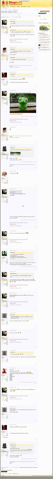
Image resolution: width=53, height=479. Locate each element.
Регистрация (44, 11)
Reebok (44, 37)
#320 (35, 464)
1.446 (7, 180)
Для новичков (23, 6)
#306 (35, 167)
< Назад (7, 467)
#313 (35, 326)
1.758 (7, 81)
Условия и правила (35, 475)
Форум (8, 6)
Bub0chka (3, 374)
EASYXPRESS (45, 42)
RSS (51, 475)
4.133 (7, 57)
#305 (35, 142)
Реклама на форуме (45, 30)
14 (14, 467)
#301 (35, 43)
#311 (35, 289)
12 (11, 467)
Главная (4, 6)
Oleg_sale (44, 35)
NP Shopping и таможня (44, 34)
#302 (35, 68)
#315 (35, 364)
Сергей (3, 152)
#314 (35, 346)
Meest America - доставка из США (45, 39)
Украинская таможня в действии (45, 49)
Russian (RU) (3, 475)
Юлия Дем (3, 431)
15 (15, 467)
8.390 (7, 359)
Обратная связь (40, 475)
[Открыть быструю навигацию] (51, 473)
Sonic (44, 45)
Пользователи (13, 6)
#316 (35, 383)
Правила (18, 6)
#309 (35, 246)
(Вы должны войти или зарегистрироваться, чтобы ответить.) (28, 467)
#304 (35, 123)
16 (16, 467)
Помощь (29, 6)
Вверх (50, 475)
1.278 (7, 259)
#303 (35, 86)
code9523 (44, 47)
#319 (35, 439)
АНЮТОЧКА (3, 257)
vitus (44, 40)
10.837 (7, 29)
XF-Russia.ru (5, 477)
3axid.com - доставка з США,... (45, 44)
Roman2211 (45, 50)
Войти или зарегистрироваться (24, 0)
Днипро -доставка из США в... (45, 36)
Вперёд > (2, 468)
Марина (3, 319)
